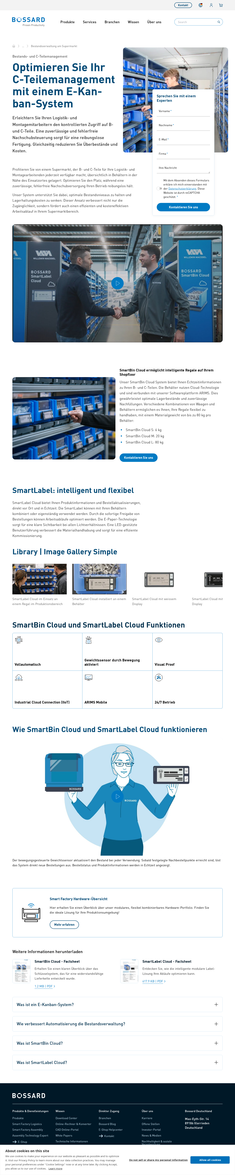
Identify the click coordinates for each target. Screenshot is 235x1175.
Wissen (133, 22)
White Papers (64, 1135)
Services (89, 22)
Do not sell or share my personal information (158, 1160)
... (23, 46)
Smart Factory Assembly (27, 1129)
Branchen (112, 22)
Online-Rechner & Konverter (73, 1124)
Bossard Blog (107, 1124)
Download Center (66, 1118)
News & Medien (151, 1135)
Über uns (154, 22)
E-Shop (22, 1142)
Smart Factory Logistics (27, 1124)
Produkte (67, 22)
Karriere (147, 1118)
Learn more (55, 1168)
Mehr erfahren (64, 924)
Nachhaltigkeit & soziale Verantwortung (157, 1142)
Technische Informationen (72, 1141)
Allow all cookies (210, 1160)
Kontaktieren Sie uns (183, 207)
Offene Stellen (151, 1124)
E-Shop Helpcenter (111, 1129)
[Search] (218, 22)
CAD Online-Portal (67, 1129)
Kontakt (183, 5)
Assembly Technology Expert (30, 1135)
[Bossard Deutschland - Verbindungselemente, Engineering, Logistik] (13, 46)
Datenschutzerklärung (182, 188)
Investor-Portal (151, 1129)
